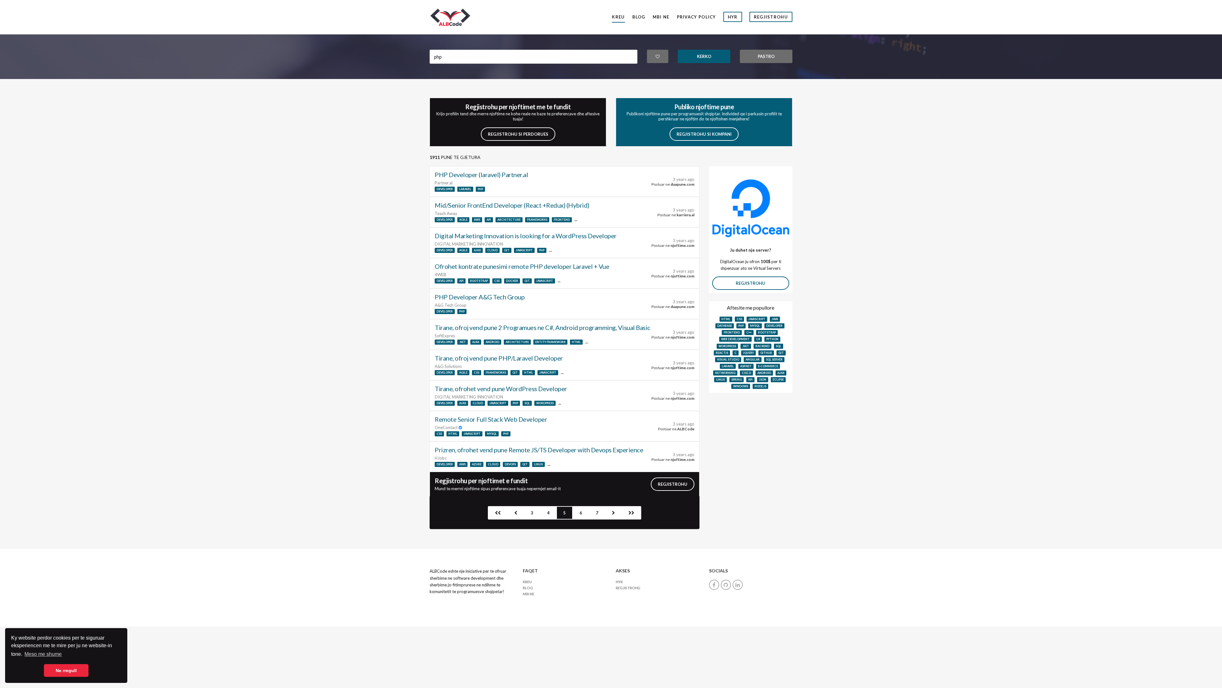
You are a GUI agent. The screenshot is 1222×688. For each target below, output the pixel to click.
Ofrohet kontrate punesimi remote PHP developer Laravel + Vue (522, 266)
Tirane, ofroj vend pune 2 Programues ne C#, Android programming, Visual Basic (542, 327)
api (489, 219)
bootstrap (479, 281)
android (492, 342)
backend (762, 346)
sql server (774, 359)
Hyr (733, 16)
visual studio (728, 359)
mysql (492, 433)
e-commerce (768, 366)
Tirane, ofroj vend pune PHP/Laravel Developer (499, 358)
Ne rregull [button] (66, 670)
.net (462, 342)
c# (758, 339)
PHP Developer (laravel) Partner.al (481, 174)
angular (753, 359)
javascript (524, 250)
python (772, 339)
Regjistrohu (771, 16)
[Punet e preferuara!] (658, 56)
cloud (492, 250)
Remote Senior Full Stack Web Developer (491, 419)
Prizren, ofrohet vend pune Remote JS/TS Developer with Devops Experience (539, 450)
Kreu (618, 16)
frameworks (537, 219)
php (480, 189)
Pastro (766, 56)
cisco (746, 373)
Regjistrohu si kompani (704, 134)
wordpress (545, 403)
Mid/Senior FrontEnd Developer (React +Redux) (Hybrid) (512, 205)
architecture (509, 219)
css (497, 281)
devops (510, 464)
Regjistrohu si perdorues (518, 134)
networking (725, 373)
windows (740, 386)
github (766, 353)
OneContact (447, 427)
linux (538, 464)
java (775, 319)
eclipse (778, 379)
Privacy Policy (696, 16)
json (762, 379)
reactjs (722, 353)
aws (477, 219)
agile (463, 219)
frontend (562, 219)
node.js (760, 386)
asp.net (746, 366)
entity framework (550, 342)
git (506, 250)
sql (527, 403)
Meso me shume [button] (43, 654)
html (576, 342)
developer (445, 189)
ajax (477, 250)
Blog (638, 16)
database (724, 325)
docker (512, 281)
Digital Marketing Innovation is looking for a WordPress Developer (526, 236)
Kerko (704, 56)
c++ (749, 332)
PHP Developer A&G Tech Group (479, 297)
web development (735, 339)
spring (736, 379)
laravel (465, 189)
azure (476, 464)
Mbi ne (661, 16)
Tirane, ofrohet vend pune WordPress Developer (501, 388)
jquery (748, 353)
